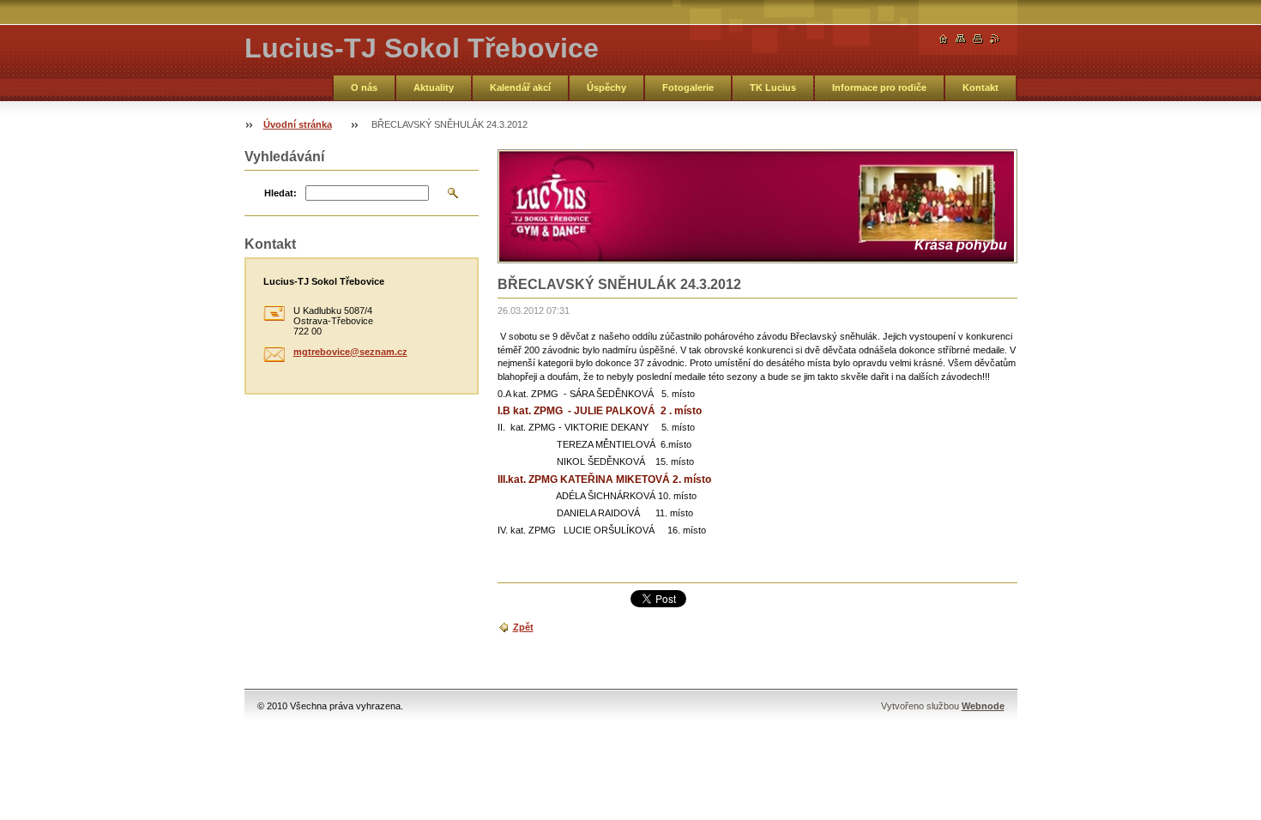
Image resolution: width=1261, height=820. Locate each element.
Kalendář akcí (520, 87)
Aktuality (433, 87)
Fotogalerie (688, 87)
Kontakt (980, 87)
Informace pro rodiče (879, 87)
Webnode (983, 706)
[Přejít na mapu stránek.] (961, 39)
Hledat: (280, 193)
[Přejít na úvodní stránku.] (943, 39)
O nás (364, 87)
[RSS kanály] (995, 39)
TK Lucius (773, 87)
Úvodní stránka (297, 124)
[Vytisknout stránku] (978, 39)
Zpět (523, 627)
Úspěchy (606, 87)
